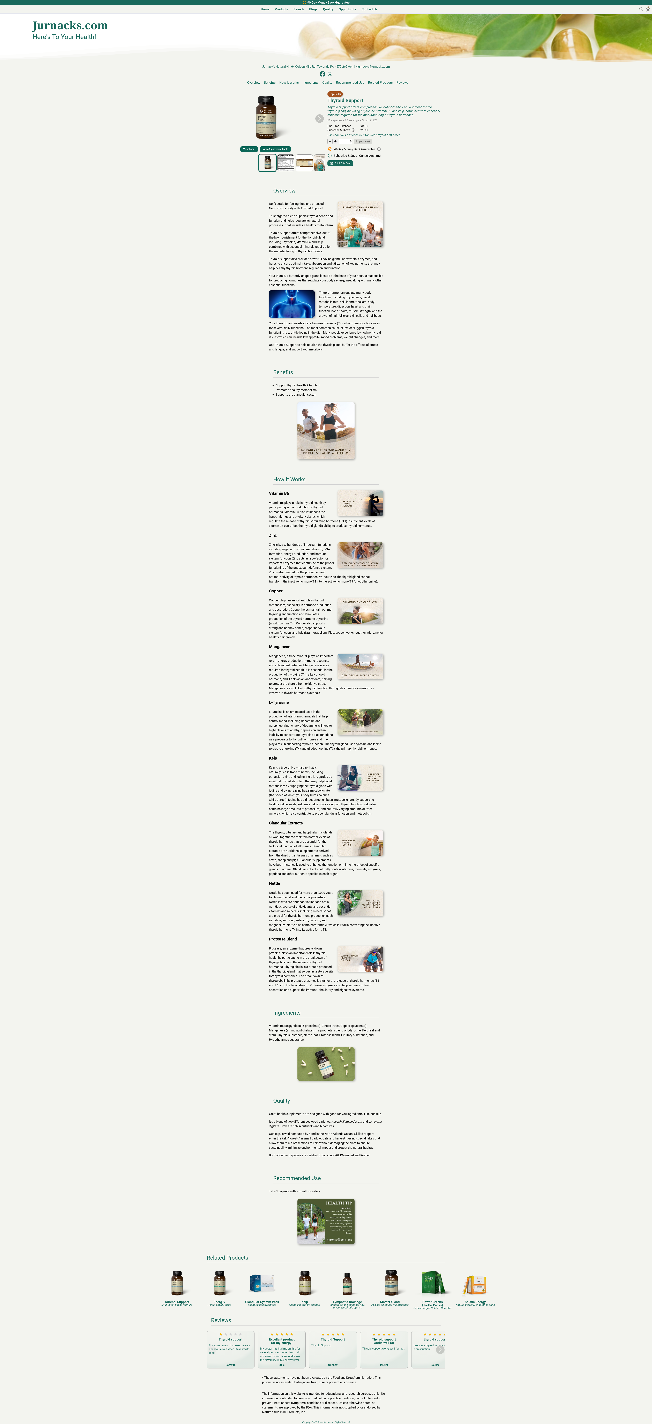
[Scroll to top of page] (645, 1417)
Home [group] (265, 9)
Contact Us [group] (370, 9)
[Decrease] (330, 141)
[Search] (641, 9)
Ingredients (311, 82)
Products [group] (281, 9)
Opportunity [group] (347, 9)
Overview (253, 82)
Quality (327, 82)
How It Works (289, 82)
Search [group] (299, 9)
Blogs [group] (313, 9)
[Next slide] (319, 118)
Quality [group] (328, 9)
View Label (249, 149)
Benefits (270, 82)
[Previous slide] (212, 118)
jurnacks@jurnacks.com (373, 66)
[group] (176, 1287)
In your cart (363, 141)
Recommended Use (350, 82)
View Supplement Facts (275, 149)
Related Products (380, 82)
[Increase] (335, 141)
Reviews (402, 82)
